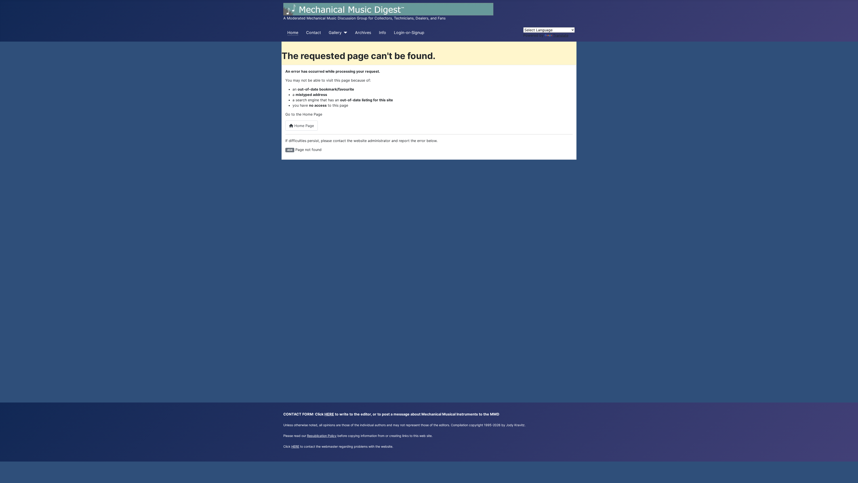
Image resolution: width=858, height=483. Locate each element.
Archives (363, 32)
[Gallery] (344, 33)
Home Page (303, 125)
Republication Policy (321, 436)
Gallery (335, 32)
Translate (560, 35)
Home (292, 32)
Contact (313, 32)
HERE (329, 414)
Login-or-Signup (409, 32)
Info (382, 32)
